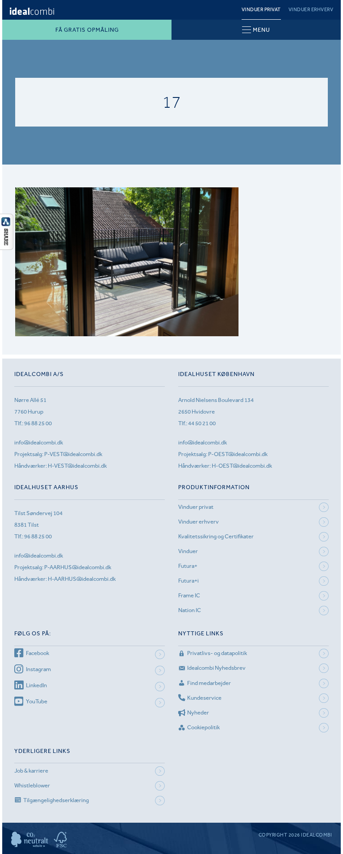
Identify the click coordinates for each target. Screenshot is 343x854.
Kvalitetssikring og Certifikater (216, 536)
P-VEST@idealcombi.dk (73, 454)
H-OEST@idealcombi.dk (242, 465)
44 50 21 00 (202, 423)
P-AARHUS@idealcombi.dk (77, 567)
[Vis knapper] (6, 247)
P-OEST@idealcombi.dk (238, 454)
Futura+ (187, 565)
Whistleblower (32, 785)
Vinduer (188, 551)
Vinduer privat (261, 10)
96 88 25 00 (38, 423)
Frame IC (189, 595)
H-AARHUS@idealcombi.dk (82, 578)
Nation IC (189, 610)
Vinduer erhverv (311, 10)
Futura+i (188, 580)
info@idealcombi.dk (38, 442)
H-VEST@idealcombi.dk (77, 465)
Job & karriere (31, 770)
